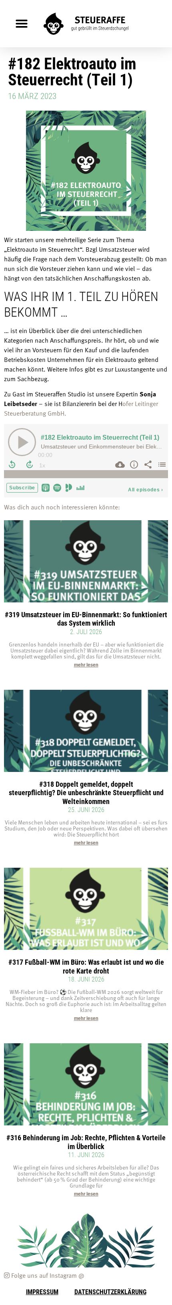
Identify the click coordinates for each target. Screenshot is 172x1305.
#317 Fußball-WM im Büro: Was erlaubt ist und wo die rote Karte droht (86, 966)
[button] (21, 23)
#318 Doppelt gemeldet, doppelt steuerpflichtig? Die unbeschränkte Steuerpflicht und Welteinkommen (86, 792)
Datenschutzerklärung (110, 1291)
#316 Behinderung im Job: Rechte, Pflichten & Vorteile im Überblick (86, 1142)
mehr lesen (86, 665)
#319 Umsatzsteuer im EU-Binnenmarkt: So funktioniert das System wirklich (86, 619)
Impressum (42, 1291)
